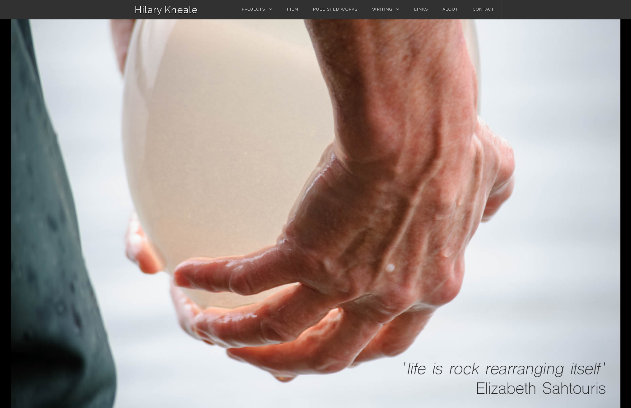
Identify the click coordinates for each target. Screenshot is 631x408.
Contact (483, 9)
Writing (382, 9)
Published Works (335, 9)
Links (421, 9)
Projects (253, 9)
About (450, 9)
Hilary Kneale (166, 9)
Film (292, 9)
